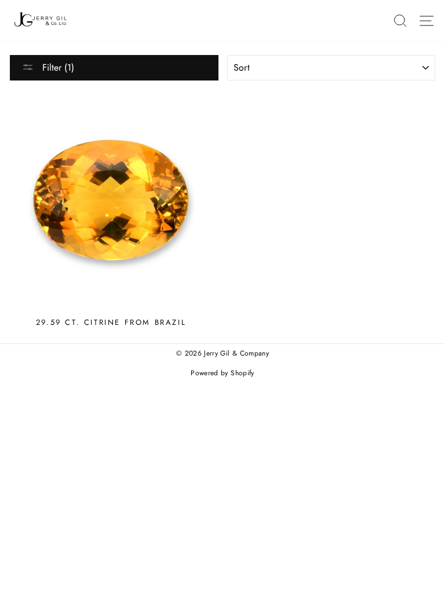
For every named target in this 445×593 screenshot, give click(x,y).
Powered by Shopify (222, 373)
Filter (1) (56, 67)
